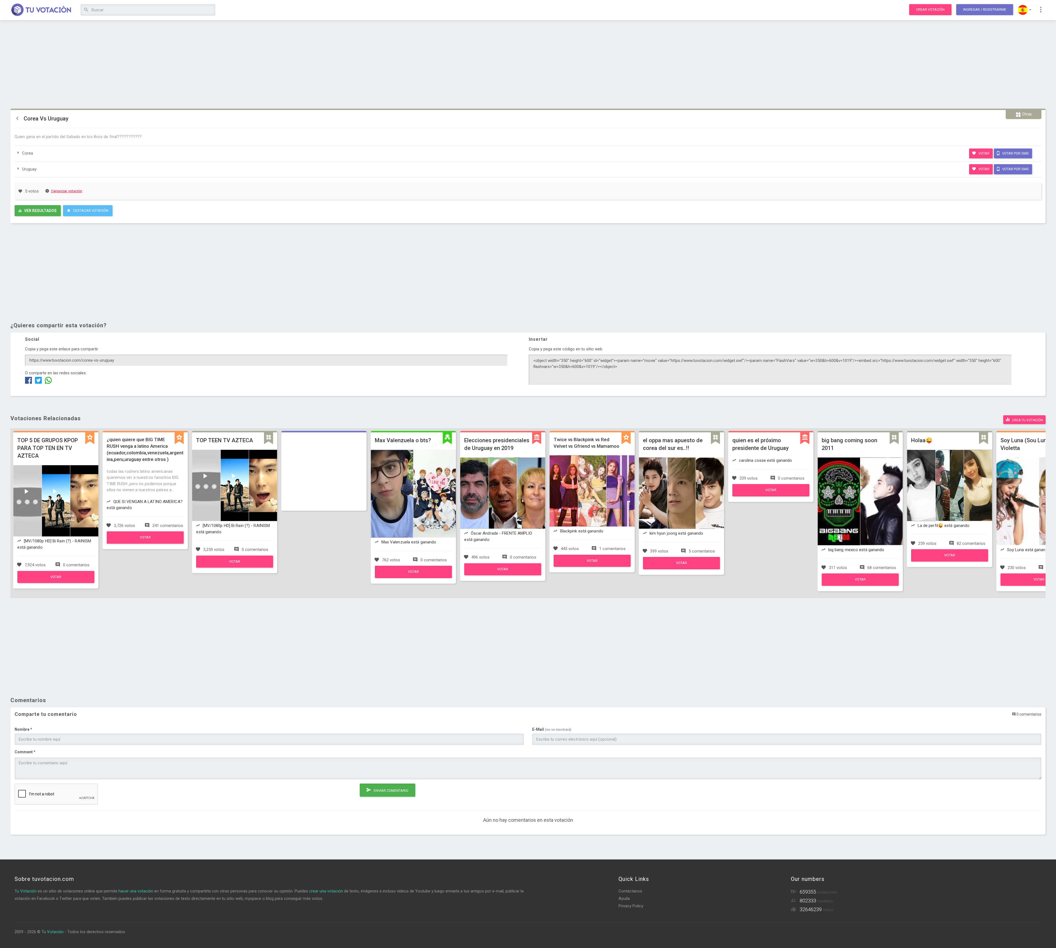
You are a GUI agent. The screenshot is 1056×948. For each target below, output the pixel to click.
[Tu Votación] (41, 10)
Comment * (25, 752)
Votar (983, 153)
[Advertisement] (528, 64)
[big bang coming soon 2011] (860, 584)
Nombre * (23, 729)
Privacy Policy (630, 905)
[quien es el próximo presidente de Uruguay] (770, 495)
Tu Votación (26, 891)
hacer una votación (136, 891)
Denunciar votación (66, 191)
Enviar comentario (390, 790)
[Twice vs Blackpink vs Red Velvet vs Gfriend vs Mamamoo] (592, 565)
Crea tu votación (1027, 420)
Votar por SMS (1015, 153)
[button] (1024, 10)
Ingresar (984, 9)
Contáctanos (630, 891)
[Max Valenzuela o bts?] (413, 577)
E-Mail (551, 729)
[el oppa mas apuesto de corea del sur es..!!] (681, 568)
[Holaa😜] (949, 560)
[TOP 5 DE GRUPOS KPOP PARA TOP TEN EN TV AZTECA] (55, 581)
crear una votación (326, 891)
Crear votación (930, 9)
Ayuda (624, 898)
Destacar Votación (90, 210)
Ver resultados (40, 210)
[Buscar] (86, 10)
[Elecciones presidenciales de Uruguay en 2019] (502, 574)
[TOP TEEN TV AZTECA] (234, 566)
